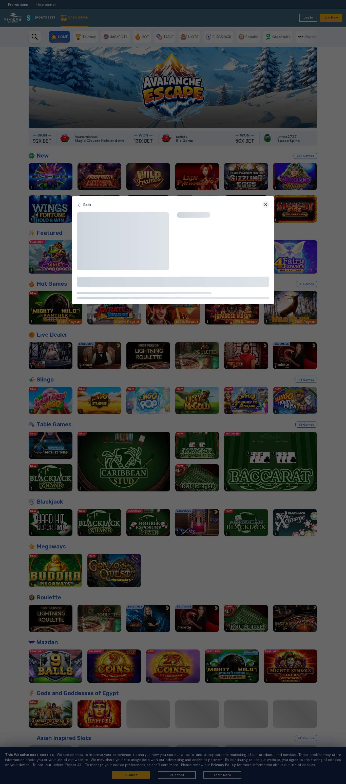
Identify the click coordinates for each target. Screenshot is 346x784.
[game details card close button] (265, 204)
